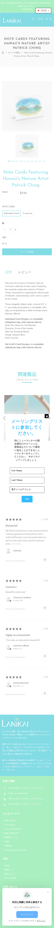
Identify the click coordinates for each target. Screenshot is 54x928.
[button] (43, 10)
